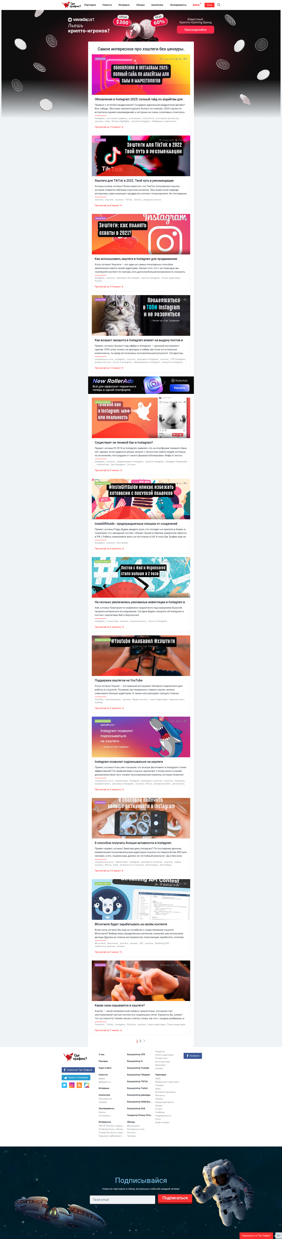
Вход (209, 5)
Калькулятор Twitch (137, 1088)
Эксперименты (106, 1108)
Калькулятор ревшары (139, 1095)
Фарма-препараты (164, 1102)
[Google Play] (88, 1086)
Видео (102, 1078)
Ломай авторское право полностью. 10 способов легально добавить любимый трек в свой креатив (112, 1132)
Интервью (104, 1088)
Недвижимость (163, 1115)
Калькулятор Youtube (138, 1068)
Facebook (194, 1055)
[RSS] (79, 1085)
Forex (158, 1119)
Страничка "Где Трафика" (80, 1070)
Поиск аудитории (164, 1055)
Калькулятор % (135, 1061)
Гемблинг (160, 1112)
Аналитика (104, 1095)
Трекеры (131, 1136)
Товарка (159, 1085)
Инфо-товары (162, 1122)
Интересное (105, 1122)
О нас (101, 1054)
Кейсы (102, 1112)
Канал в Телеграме (78, 1077)
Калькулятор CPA (136, 1054)
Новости (103, 1074)
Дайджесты (105, 1082)
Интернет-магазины (165, 1092)
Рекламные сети (135, 1129)
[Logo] (71, 5)
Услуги (158, 1109)
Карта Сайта (105, 1068)
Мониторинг (133, 1125)
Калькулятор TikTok (137, 1081)
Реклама (103, 1061)
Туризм (159, 1098)
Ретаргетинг (161, 1058)
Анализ (159, 1068)
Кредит (159, 1105)
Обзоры (131, 1122)
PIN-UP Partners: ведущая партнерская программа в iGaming (112, 1125)
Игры (158, 1088)
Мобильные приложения (168, 1082)
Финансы (160, 1095)
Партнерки (160, 1074)
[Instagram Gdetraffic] (71, 1085)
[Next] (144, 1041)
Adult (157, 1078)
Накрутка (160, 1051)
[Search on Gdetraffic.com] (218, 5)
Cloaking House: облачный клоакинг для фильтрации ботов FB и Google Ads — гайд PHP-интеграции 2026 (112, 1129)
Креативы (160, 1065)
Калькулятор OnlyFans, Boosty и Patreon (140, 1101)
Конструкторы (162, 1061)
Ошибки (103, 1102)
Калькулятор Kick (136, 1108)
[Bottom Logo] (75, 1057)
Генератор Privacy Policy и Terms (140, 1115)
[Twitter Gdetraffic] (64, 1085)
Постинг (131, 1132)
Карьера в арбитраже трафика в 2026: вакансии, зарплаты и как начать (112, 1136)
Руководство (105, 1098)
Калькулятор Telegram (138, 1074)
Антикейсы (104, 1115)
